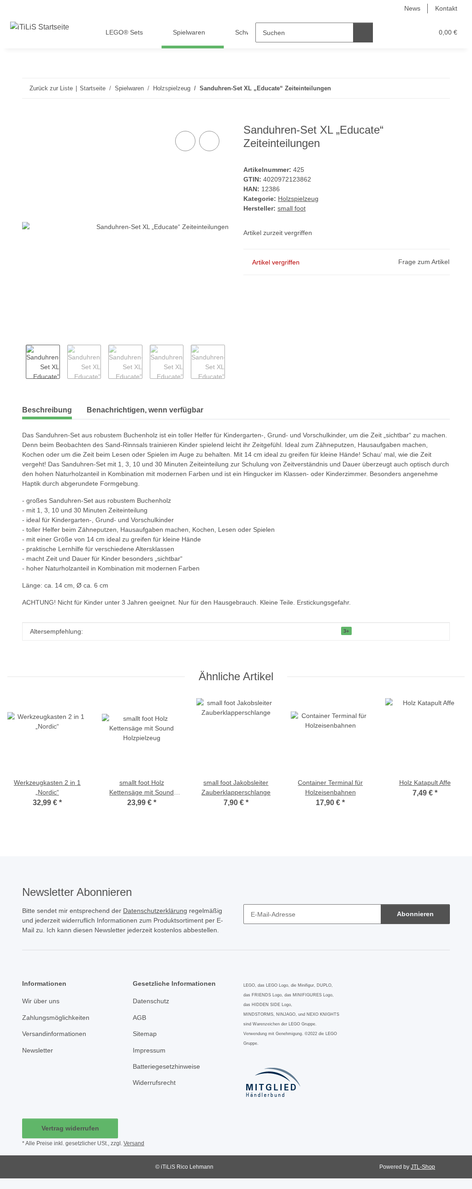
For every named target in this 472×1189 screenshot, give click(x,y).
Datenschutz (151, 1001)
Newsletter (37, 1050)
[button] (390, 32)
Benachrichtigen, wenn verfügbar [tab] (145, 410)
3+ (346, 631)
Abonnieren (415, 914)
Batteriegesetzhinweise (166, 1066)
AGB (139, 1017)
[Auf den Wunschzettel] (209, 141)
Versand (134, 1143)
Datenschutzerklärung (155, 910)
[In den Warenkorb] (29, 118)
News (412, 8)
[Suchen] (363, 32)
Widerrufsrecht (154, 1082)
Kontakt (446, 8)
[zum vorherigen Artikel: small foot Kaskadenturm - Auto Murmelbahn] (420, 88)
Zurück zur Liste (51, 88)
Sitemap (145, 1033)
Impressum (149, 1050)
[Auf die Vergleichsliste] (185, 141)
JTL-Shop (423, 1167)
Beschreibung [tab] (47, 410)
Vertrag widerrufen (70, 1128)
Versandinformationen (54, 1033)
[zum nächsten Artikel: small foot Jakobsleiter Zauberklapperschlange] (440, 88)
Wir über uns (40, 1001)
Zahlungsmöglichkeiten (55, 1017)
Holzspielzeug (298, 198)
